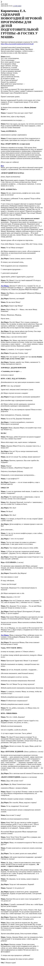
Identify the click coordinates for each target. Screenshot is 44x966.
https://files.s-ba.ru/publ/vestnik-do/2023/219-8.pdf (17, 44)
